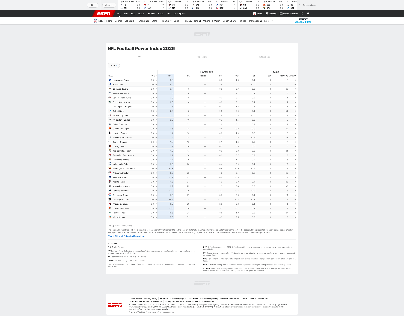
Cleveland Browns (121, 208)
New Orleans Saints (121, 186)
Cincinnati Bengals (121, 129)
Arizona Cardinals (120, 204)
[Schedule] (136, 20)
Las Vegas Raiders (121, 199)
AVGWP (292, 76)
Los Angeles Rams (121, 80)
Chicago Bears (119, 146)
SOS (269, 76)
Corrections (208, 302)
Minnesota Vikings (121, 159)
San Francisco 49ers (122, 98)
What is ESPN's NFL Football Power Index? (127, 236)
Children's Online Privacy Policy (203, 299)
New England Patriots (122, 137)
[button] (302, 13)
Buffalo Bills (118, 84)
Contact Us (156, 302)
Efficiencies (264, 57)
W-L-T (154, 76)
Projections (202, 57)
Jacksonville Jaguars (122, 151)
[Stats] (159, 20)
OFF (220, 76)
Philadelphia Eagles (121, 120)
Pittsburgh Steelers (121, 173)
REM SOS (284, 76)
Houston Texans (120, 133)
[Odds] (181, 20)
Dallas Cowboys (120, 124)
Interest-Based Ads (229, 299)
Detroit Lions (118, 111)
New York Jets (119, 213)
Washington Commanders (124, 168)
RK (188, 76)
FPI (139, 56)
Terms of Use (135, 299)
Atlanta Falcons (119, 182)
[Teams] (171, 20)
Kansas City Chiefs (121, 115)
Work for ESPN (193, 302)
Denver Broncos (120, 142)
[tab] (139, 57)
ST (254, 76)
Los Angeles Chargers (122, 106)
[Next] (299, 5)
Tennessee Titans (120, 195)
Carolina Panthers (120, 190)
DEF (237, 76)
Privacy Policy (150, 299)
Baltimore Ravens (120, 89)
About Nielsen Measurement (254, 299)
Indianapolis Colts (120, 164)
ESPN (103, 13)
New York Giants (120, 177)
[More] (272, 20)
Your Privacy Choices (139, 302)
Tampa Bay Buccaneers (123, 155)
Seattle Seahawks (121, 93)
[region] (218, 144)
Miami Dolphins (119, 217)
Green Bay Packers (121, 102)
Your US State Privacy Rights (173, 299)
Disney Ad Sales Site (174, 302)
